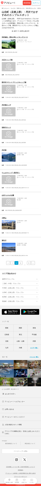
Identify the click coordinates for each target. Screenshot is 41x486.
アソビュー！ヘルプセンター (15, 401)
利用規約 (20, 470)
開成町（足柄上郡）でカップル (13, 301)
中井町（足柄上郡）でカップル (13, 288)
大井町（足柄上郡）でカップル (13, 292)
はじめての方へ (10, 394)
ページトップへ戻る (20, 451)
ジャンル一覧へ (34, 357)
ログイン (36, 3)
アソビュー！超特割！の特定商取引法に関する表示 (20, 473)
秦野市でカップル (8, 279)
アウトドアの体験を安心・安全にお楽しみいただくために (22, 432)
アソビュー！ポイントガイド (15, 417)
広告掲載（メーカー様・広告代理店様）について (20, 467)
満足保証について (30, 443)
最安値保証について (11, 443)
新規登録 (27, 3)
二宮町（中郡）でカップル (11, 283)
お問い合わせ (9, 409)
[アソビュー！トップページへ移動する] (7, 3)
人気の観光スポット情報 (13, 424)
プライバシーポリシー (20, 476)
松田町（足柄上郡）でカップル (13, 297)
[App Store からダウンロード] (11, 312)
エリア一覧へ (34, 348)
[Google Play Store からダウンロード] (30, 312)
